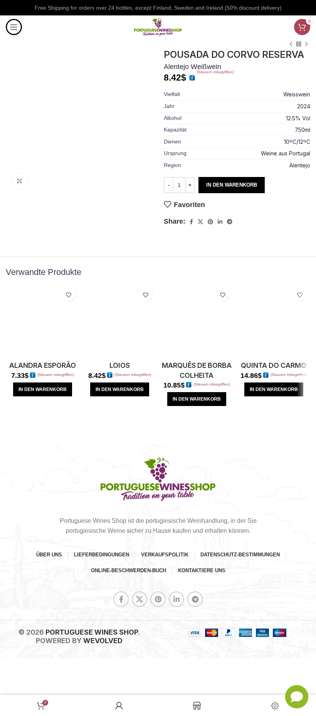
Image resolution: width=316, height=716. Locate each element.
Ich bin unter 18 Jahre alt (119, 400)
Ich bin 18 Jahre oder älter (119, 378)
